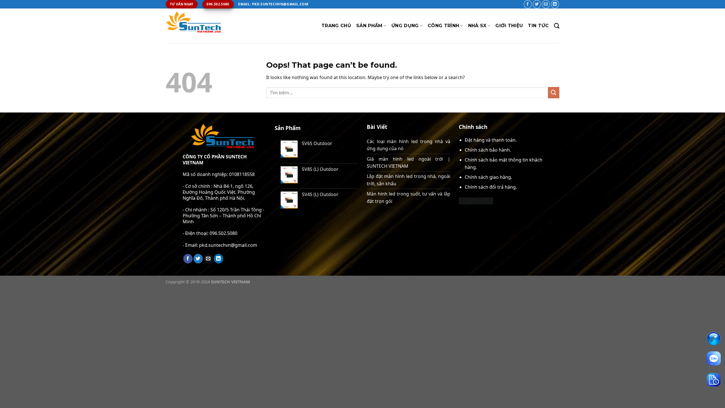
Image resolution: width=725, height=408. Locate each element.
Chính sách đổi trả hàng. (491, 187)
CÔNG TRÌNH (443, 25)
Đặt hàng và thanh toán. (491, 140)
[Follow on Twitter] (537, 4)
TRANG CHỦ (336, 25)
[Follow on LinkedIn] (555, 4)
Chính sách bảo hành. (488, 150)
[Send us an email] (546, 4)
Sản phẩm (369, 25)
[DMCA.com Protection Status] (476, 200)
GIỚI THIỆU (509, 25)
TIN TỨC (538, 25)
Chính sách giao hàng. (488, 177)
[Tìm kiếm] (556, 26)
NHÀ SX (477, 25)
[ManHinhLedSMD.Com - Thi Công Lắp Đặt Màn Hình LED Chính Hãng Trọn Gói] (194, 26)
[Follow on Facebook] (528, 4)
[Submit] (553, 92)
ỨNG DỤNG (405, 25)
